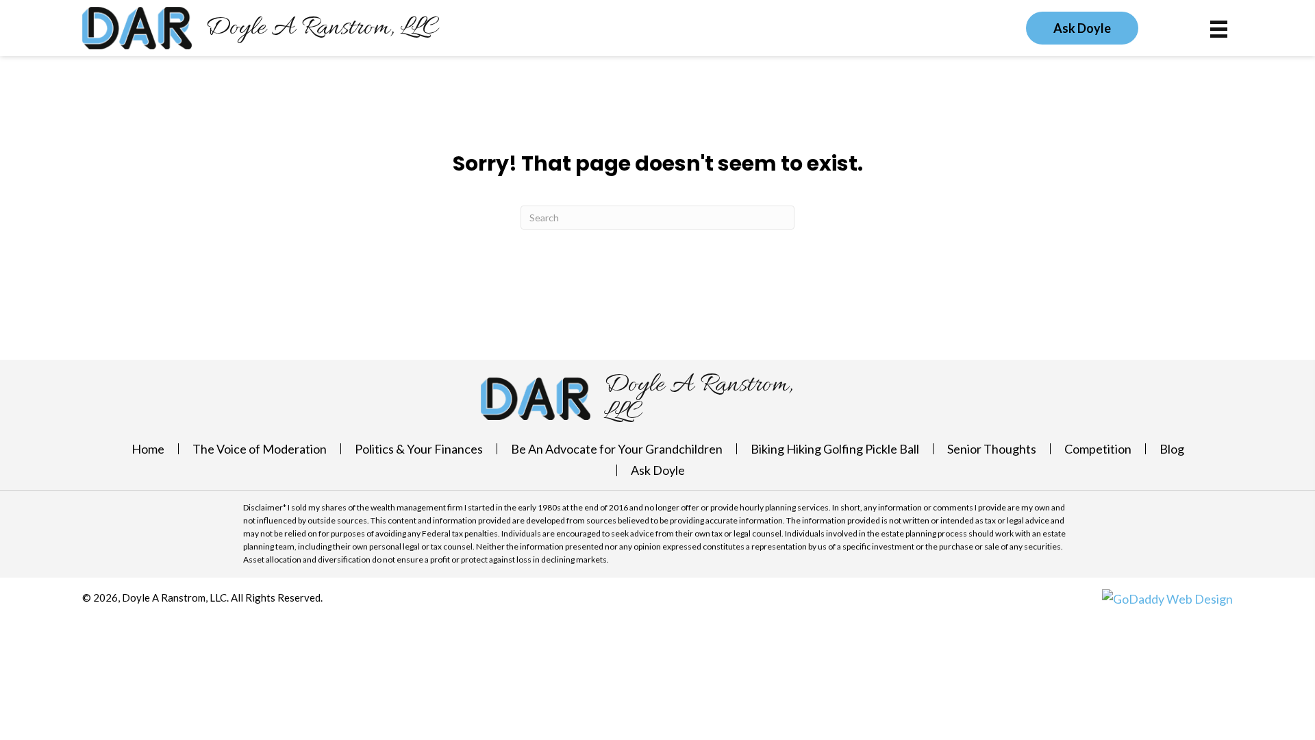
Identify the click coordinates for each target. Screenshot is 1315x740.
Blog (1172, 448)
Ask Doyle (658, 470)
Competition (1097, 448)
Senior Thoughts (991, 448)
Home (148, 448)
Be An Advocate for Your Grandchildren (617, 448)
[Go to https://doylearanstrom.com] (260, 28)
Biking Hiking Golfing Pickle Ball (835, 448)
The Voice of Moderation (259, 448)
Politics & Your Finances (419, 448)
